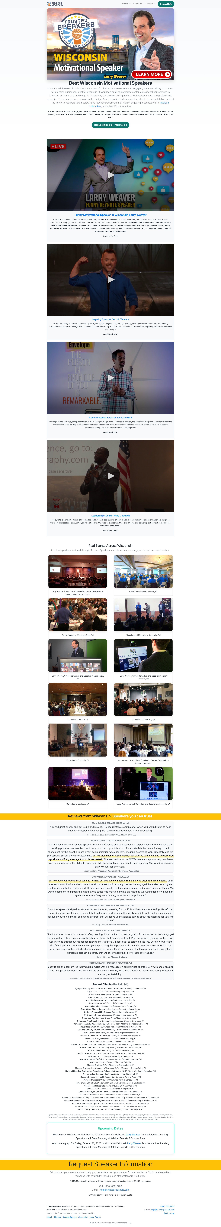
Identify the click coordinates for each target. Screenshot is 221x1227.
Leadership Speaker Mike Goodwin (110, 515)
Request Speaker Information (110, 124)
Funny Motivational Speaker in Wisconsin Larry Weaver (110, 215)
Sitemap (57, 1217)
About (49, 1217)
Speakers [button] (126, 3)
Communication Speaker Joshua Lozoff (110, 417)
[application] (110, 175)
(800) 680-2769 (167, 1206)
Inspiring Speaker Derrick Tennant (110, 319)
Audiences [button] (137, 3)
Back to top (169, 1213)
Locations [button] (149, 3)
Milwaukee (95, 106)
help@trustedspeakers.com (114, 1189)
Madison (164, 102)
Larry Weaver (133, 1134)
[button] (166, 4)
